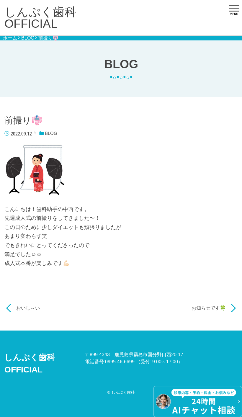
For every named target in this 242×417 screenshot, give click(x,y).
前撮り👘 (48, 38)
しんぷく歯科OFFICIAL (40, 18)
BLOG (27, 38)
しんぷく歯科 (123, 392)
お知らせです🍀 (209, 307)
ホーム (10, 38)
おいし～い (28, 307)
